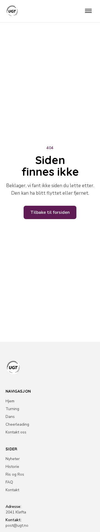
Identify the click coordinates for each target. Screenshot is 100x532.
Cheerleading (17, 424)
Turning (12, 408)
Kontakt (12, 490)
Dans (10, 416)
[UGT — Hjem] (12, 11)
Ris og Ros (15, 474)
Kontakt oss (16, 432)
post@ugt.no (17, 525)
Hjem (10, 401)
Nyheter (13, 458)
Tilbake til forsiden (50, 212)
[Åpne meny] (88, 11)
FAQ (9, 482)
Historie (12, 466)
